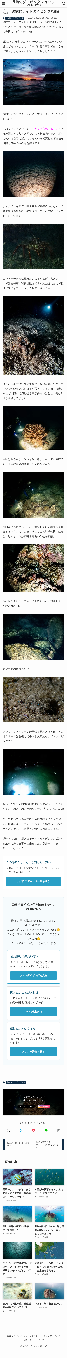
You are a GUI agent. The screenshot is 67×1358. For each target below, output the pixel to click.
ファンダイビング (52, 1336)
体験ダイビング (14, 1336)
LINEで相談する (33, 1011)
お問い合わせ (29, 1340)
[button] (8, 1130)
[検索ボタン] (63, 3)
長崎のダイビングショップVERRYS (33, 3)
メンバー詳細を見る (33, 1051)
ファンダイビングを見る (33, 975)
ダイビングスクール (32, 1336)
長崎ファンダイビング (14, 18)
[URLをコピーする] (58, 1130)
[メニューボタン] (3, 3)
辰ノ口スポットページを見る (33, 881)
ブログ (41, 1340)
